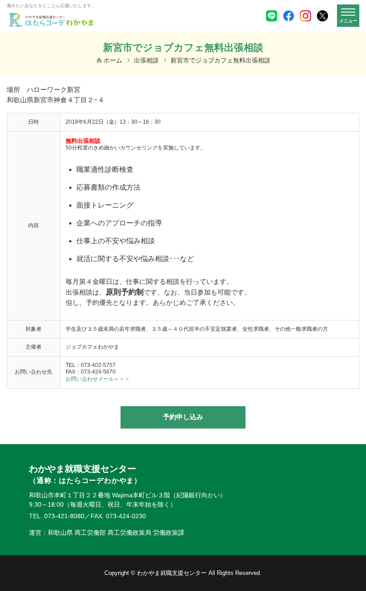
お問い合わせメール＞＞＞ (98, 379)
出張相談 (146, 60)
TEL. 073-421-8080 (56, 516)
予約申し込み (183, 416)
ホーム (113, 60)
